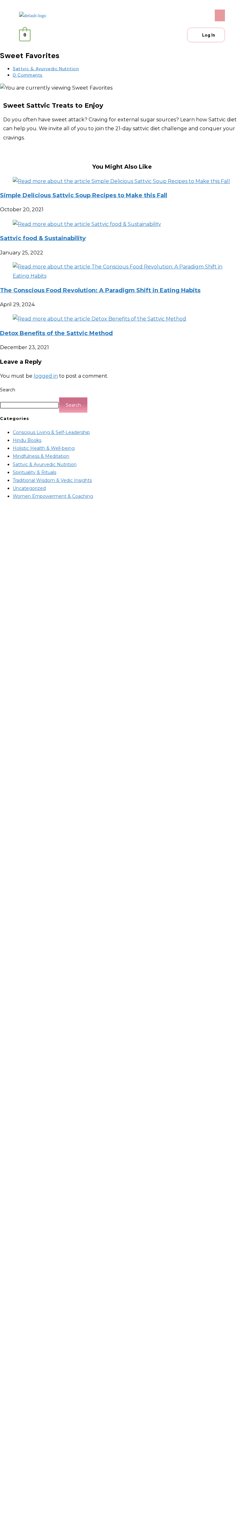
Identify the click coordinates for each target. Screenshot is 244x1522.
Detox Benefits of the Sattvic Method (56, 333)
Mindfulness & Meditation (41, 456)
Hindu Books (27, 440)
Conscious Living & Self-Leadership (51, 432)
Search (7, 390)
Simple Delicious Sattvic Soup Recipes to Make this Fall (83, 195)
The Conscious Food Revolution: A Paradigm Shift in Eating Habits (100, 290)
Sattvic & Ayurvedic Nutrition (46, 68)
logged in (46, 376)
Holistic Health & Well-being (44, 448)
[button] (175, 15)
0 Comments (28, 75)
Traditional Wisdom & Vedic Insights (52, 480)
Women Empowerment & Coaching (53, 496)
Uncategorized (29, 488)
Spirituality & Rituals (34, 472)
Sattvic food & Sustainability (43, 238)
